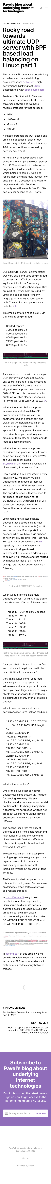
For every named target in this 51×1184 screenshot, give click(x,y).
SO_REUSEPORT (12, 463)
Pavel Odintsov (13, 23)
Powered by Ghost (25, 1166)
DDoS (37, 86)
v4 (45, 400)
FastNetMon (28, 82)
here (17, 306)
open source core (34, 89)
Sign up (25, 1158)
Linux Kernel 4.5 (15, 897)
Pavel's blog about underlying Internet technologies (18, 8)
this (40, 541)
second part (12, 953)
